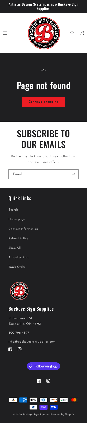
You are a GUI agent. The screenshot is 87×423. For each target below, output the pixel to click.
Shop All (14, 248)
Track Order (17, 267)
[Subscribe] (73, 174)
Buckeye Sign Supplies (36, 414)
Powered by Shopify (62, 414)
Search (13, 209)
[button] (5, 33)
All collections (18, 257)
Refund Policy (18, 238)
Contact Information (23, 229)
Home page (16, 219)
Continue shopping (43, 101)
